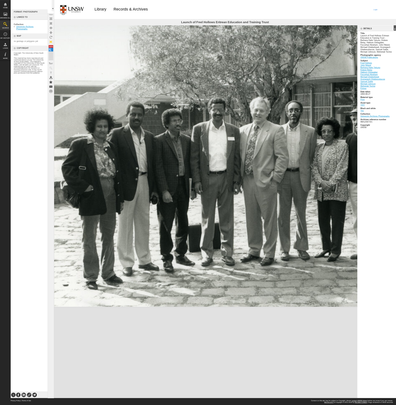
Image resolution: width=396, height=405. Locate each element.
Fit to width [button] (51, 28)
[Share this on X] (13, 395)
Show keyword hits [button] (51, 68)
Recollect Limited (361, 402)
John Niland (365, 65)
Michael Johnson (368, 84)
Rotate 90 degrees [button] (51, 37)
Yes (362, 111)
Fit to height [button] (51, 32)
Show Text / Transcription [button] (51, 63)
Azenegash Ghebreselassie (372, 79)
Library (100, 9)
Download (51, 77)
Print (362, 99)
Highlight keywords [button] (51, 72)
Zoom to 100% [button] (51, 42)
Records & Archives (131, 9)
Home (5, 7)
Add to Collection (51, 82)
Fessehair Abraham (369, 74)
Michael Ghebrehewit (369, 77)
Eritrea (363, 88)
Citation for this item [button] (51, 91)
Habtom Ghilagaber (369, 72)
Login (5, 48)
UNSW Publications (369, 57)
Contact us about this (51, 86)
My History (5, 38)
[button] (51, 49)
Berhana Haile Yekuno (370, 67)
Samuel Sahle (366, 81)
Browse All (5, 18)
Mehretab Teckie (367, 86)
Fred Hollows (366, 63)
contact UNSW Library (359, 400)
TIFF (362, 105)
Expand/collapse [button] (395, 28)
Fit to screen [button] (51, 23)
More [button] (5, 58)
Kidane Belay (366, 70)
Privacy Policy (15, 400)
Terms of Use (26, 400)
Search (5, 28)
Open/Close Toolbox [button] (53, 5)
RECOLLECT (329, 402)
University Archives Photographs (25, 27)
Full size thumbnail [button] (51, 18)
